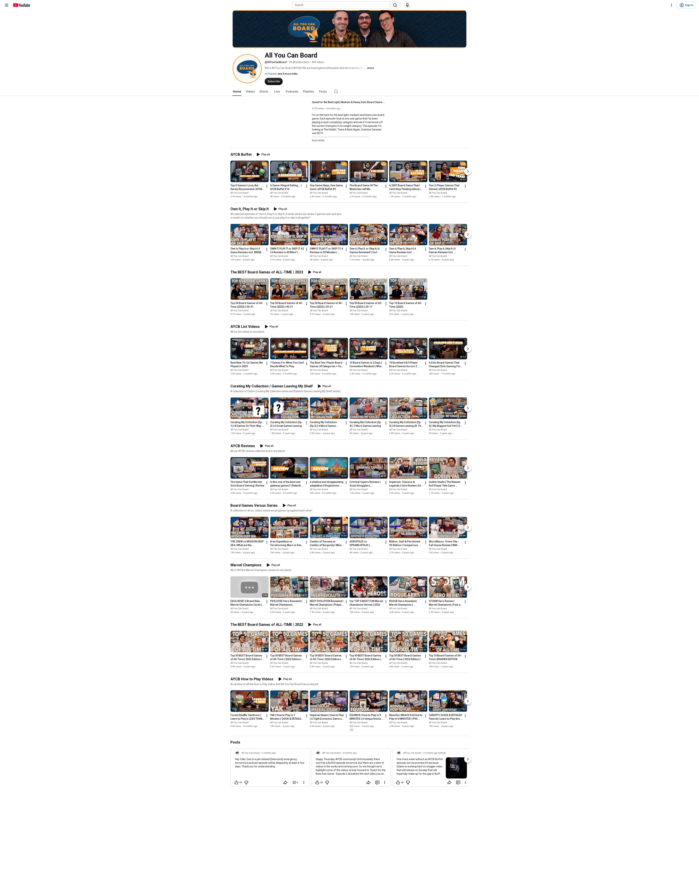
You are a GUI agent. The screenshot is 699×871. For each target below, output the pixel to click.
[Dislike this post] (246, 782)
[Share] (285, 782)
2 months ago (269, 753)
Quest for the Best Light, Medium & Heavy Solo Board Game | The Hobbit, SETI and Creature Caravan (348, 102)
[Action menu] (303, 782)
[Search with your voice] (407, 5)
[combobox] (341, 5)
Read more (318, 140)
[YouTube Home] (21, 5)
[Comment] (377, 782)
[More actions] (266, 186)
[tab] (237, 91)
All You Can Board (239, 193)
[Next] (467, 171)
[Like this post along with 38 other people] (317, 782)
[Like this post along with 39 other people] (236, 782)
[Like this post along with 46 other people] (398, 782)
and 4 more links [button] (288, 73)
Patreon (272, 73)
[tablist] (349, 91)
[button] (318, 140)
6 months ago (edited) (434, 753)
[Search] (395, 5)
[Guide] (6, 5)
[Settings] (671, 5)
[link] (270, 768)
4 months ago (350, 753)
